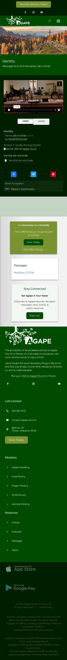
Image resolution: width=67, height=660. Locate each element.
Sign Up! (35, 315)
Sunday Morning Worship (28, 145)
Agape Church (29, 148)
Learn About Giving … (33, 249)
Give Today (33, 242)
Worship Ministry (21, 504)
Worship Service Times (34, 4)
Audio (41, 121)
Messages (17, 540)
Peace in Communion (22, 189)
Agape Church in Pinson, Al (37, 604)
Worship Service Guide (21, 160)
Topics (15, 550)
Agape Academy (21, 467)
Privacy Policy (46, 607)
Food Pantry (18, 476)
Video (25, 121)
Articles (15, 522)
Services (8, 145)
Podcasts (17, 531)
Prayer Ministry (20, 485)
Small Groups (19, 494)
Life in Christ (19, 135)
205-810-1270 (19, 410)
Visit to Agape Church (33, 375)
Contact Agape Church (24, 420)
